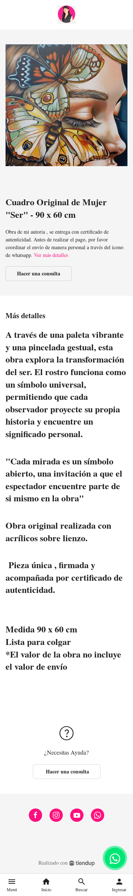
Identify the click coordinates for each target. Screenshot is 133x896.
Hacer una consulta (38, 273)
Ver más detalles (51, 254)
